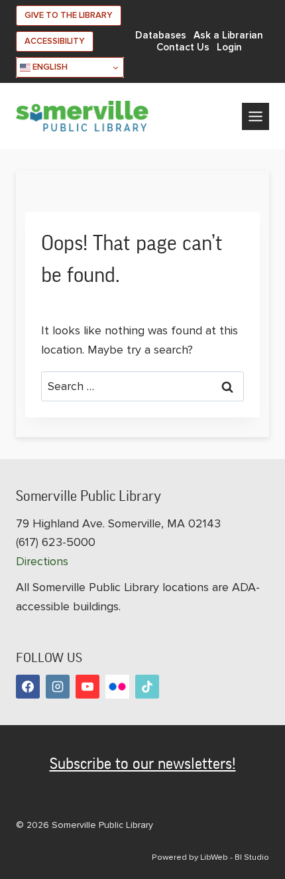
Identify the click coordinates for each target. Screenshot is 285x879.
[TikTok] (147, 687)
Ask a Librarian (228, 35)
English (49, 67)
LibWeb (214, 857)
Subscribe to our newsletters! (143, 764)
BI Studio (252, 857)
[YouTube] (87, 687)
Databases (160, 35)
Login (229, 47)
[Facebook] (28, 687)
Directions (42, 561)
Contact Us (182, 47)
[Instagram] (58, 687)
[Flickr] (117, 687)
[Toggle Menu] (255, 116)
